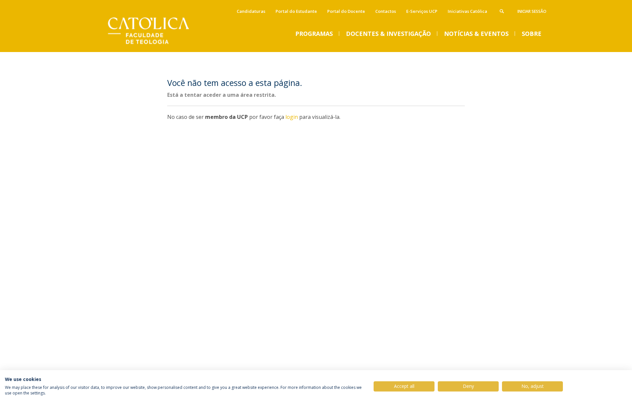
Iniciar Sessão (531, 11)
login (291, 117)
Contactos (385, 11)
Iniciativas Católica (467, 11)
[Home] (156, 45)
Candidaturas (251, 11)
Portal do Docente (346, 11)
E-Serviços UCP (421, 11)
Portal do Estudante (296, 11)
